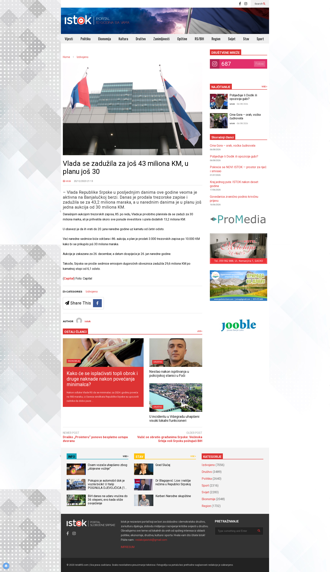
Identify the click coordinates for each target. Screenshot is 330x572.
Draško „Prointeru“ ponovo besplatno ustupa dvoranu (95, 439)
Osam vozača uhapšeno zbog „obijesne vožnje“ (107, 466)
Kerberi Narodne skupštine (173, 496)
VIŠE (264, 87)
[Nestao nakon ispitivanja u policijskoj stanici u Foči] (175, 352)
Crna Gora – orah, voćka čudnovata (232, 145)
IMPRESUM (127, 547)
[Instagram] (245, 4)
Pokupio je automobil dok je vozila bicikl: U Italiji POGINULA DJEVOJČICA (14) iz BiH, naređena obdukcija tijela (107, 488)
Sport (260, 38)
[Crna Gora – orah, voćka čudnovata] (219, 120)
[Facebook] (240, 4)
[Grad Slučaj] (143, 469)
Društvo (141, 38)
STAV (139, 457)
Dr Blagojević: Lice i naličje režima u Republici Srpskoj (173, 482)
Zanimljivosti (161, 38)
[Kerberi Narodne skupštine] (143, 500)
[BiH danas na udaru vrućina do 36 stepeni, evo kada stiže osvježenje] (76, 500)
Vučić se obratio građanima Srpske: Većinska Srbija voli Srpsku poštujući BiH (169, 439)
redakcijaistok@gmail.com (151, 539)
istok (68, 181)
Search (259, 3)
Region (216, 38)
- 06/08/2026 (242, 104)
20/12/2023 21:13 (83, 181)
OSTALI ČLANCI (75, 332)
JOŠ (199, 331)
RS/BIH (199, 38)
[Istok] (97, 20)
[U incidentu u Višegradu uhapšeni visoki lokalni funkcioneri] (175, 397)
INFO (71, 457)
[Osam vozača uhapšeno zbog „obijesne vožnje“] (76, 469)
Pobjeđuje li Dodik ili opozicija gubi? (243, 97)
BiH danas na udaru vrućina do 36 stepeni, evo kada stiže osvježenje (108, 499)
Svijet (231, 38)
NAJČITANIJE (220, 87)
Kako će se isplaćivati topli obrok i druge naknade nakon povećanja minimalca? (102, 379)
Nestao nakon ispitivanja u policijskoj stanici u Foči (169, 374)
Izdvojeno (92, 291)
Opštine (182, 38)
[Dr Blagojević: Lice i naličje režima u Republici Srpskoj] (143, 484)
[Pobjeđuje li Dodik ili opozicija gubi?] (219, 101)
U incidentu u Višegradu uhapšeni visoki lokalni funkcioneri (174, 419)
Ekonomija (104, 38)
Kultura (123, 38)
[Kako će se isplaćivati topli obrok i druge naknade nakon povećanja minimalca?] (103, 352)
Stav (246, 38)
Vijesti (69, 38)
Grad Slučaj (162, 465)
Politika (86, 38)
